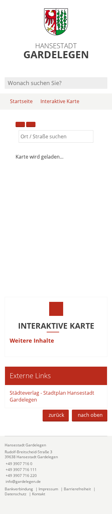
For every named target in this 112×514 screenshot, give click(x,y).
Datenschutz (15, 494)
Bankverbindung (19, 489)
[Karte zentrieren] (30, 124)
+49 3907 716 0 (18, 463)
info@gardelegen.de (23, 481)
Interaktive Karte (59, 101)
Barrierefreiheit (77, 489)
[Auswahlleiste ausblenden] (20, 124)
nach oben (90, 415)
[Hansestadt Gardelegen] (56, 463)
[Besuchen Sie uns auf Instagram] (106, 69)
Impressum (48, 489)
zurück (56, 415)
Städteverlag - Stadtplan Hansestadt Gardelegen (52, 396)
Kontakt (38, 494)
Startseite (21, 101)
